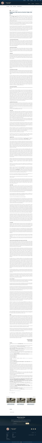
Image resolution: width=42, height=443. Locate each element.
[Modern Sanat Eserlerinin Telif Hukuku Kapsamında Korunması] (31, 400)
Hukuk (11, 6)
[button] (33, 3)
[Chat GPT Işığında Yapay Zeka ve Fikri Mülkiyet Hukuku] (21, 400)
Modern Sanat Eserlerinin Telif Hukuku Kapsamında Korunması (31, 404)
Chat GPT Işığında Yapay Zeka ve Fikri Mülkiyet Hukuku (20, 404)
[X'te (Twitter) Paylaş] (11, 392)
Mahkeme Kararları (19, 6)
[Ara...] (9, 0)
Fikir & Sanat (14, 6)
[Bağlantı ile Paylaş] (14, 392)
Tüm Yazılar (8, 6)
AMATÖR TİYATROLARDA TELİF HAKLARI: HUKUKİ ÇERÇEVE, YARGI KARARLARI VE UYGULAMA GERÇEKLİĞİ (11, 404)
